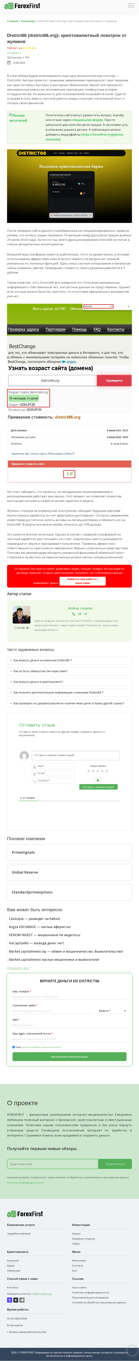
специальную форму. (87, 120)
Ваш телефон (21, 991)
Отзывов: (13, 53)
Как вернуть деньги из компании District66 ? (43, 660)
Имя (16, 1019)
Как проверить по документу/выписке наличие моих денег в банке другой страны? (69, 703)
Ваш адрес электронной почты (32, 1033)
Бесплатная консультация (69, 1056)
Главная (12, 21)
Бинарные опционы (83, 1238)
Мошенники (79, 1260)
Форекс (76, 1233)
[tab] (69, 660)
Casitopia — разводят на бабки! (34, 918)
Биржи (10, 1265)
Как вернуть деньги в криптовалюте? (38, 681)
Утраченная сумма (25, 1005)
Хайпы (76, 1243)
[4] (102, 771)
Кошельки (13, 1260)
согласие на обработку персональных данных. (42, 1047)
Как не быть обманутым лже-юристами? (40, 671)
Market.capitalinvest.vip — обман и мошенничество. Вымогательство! (66, 951)
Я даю (39, 1047)
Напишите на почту (29, 1293)
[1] (89, 771)
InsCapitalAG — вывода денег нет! (36, 943)
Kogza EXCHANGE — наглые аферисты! (40, 927)
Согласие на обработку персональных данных (99, 1302)
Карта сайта (79, 1287)
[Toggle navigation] (131, 5)
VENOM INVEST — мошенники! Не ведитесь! (44, 935)
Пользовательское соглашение (90, 1297)
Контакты (12, 1287)
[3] (98, 771)
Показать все (18, 968)
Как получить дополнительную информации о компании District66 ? (59, 692)
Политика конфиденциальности (25, 1182)
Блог (74, 1270)
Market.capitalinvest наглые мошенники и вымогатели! (54, 959)
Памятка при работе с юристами (82, 581)
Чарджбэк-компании (19, 1233)
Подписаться (115, 1164)
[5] (107, 771)
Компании (28, 21)
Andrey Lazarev (80, 608)
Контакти (77, 1265)
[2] (93, 771)
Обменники (13, 1270)
